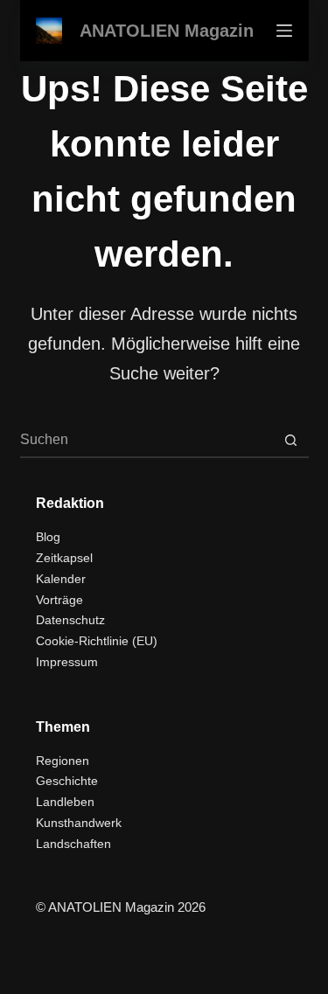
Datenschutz (70, 620)
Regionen (62, 761)
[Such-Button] (291, 439)
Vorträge (59, 600)
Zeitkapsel (64, 558)
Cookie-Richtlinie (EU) (96, 641)
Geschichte (67, 781)
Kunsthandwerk (79, 823)
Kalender (61, 579)
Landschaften (73, 844)
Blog (48, 537)
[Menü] (284, 30)
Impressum (67, 662)
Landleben (65, 802)
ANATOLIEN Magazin (167, 30)
